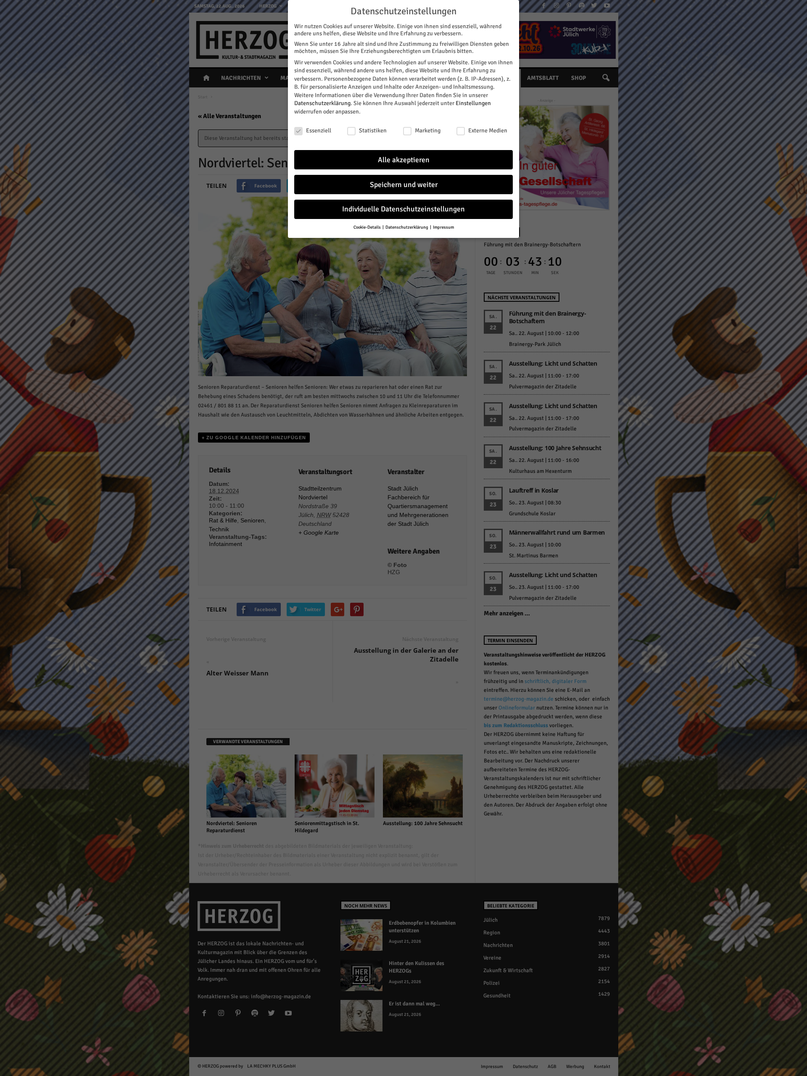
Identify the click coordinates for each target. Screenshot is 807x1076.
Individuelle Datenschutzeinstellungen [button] (403, 209)
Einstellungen (473, 103)
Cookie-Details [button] (367, 227)
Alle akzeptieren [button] (404, 160)
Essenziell (318, 130)
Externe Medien (487, 130)
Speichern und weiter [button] (404, 184)
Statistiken (373, 130)
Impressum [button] (443, 227)
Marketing (427, 130)
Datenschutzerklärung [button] (407, 227)
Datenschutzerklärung (322, 103)
